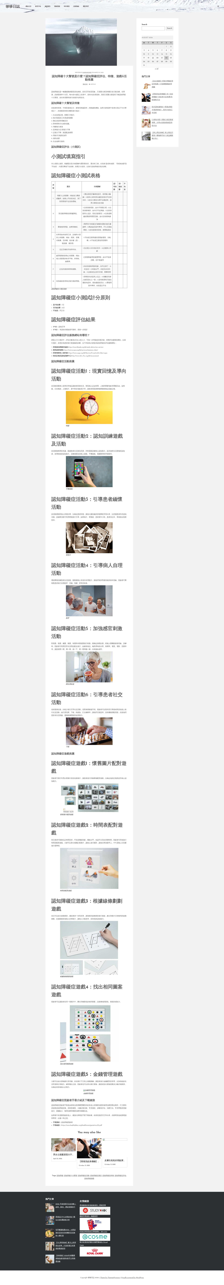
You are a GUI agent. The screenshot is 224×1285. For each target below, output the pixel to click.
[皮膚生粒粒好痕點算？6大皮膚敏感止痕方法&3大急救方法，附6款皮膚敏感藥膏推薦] (115, 1147)
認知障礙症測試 (96, 1176)
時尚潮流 (67, 6)
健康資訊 (47, 6)
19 (153, 58)
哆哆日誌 (13, 6)
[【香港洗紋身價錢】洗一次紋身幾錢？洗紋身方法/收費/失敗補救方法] (89, 1148)
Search (144, 24)
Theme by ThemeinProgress (110, 1278)
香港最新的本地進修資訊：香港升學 (93, 1205)
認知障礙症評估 (120, 1176)
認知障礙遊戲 (89, 1178)
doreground (86, 72)
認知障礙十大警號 (70, 1176)
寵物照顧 (57, 6)
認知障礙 (60, 1176)
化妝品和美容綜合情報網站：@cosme (93, 1232)
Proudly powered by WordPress (132, 1278)
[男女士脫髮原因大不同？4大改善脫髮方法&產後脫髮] (63, 1144)
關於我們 (86, 6)
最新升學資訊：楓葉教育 (89, 1216)
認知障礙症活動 (83, 1176)
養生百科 (85, 84)
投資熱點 (76, 6)
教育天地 (38, 6)
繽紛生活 (28, 6)
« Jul (156, 69)
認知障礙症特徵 (108, 1176)
